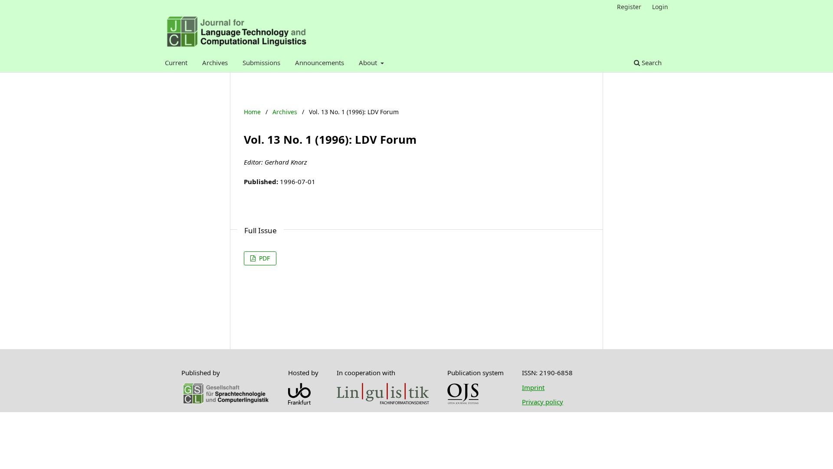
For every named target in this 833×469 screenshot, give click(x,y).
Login (660, 7)
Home (252, 112)
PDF (263, 258)
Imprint (533, 387)
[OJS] (463, 402)
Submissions (261, 62)
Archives (215, 62)
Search (651, 62)
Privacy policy (542, 401)
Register (629, 7)
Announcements (319, 62)
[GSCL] (225, 402)
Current (176, 62)
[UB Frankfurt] (299, 402)
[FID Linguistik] (383, 401)
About (369, 62)
